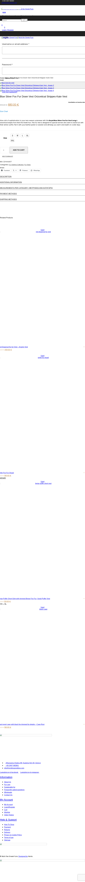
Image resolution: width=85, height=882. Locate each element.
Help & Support (8, 819)
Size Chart (4, 111)
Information (6, 777)
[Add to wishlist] (84, 346)
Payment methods (8, 194)
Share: (2, 168)
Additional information (11, 182)
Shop (7, 78)
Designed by (23, 856)
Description (6, 176)
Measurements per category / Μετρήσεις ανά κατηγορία (26, 188)
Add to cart (19, 150)
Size (5, 138)
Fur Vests (27, 165)
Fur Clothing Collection (16, 165)
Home (2, 78)
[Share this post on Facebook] (5, 168)
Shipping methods (8, 199)
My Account (6, 799)
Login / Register (8, 30)
